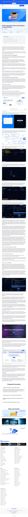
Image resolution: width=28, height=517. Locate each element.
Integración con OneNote (17, 459)
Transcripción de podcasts (3, 459)
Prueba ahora (14, 3)
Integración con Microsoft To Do (17, 457)
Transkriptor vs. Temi (2, 501)
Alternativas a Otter (16, 477)
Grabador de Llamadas (2, 469)
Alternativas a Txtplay (16, 484)
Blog (21, 510)
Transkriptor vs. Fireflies (3, 493)
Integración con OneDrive (17, 460)
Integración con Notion (16, 451)
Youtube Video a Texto (2, 451)
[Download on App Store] (13, 444)
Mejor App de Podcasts (2, 477)
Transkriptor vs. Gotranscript (3, 494)
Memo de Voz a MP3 (2, 484)
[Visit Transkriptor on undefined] (12, 508)
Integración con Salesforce (17, 452)
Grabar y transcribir (2, 458)
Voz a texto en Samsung (3, 482)
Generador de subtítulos (3, 452)
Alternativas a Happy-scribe (17, 475)
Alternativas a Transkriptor (17, 482)
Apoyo (19, 510)
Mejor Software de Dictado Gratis (4, 470)
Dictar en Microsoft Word (3, 475)
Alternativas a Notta (16, 476)
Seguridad (1, 465)
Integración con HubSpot (17, 450)
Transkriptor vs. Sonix (2, 500)
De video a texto (2, 450)
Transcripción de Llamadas (3, 460)
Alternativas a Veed (16, 485)
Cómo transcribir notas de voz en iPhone (4, 483)
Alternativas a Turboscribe (17, 483)
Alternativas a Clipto (16, 470)
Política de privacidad (9, 510)
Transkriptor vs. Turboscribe (3, 502)
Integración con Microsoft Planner (18, 458)
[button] (17, 5)
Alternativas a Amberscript (17, 469)
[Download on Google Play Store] (5, 444)
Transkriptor (4, 81)
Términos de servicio (15, 510)
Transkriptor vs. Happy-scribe (3, 495)
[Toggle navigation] (25, 5)
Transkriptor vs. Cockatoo (3, 492)
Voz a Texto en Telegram (3, 476)
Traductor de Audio (2, 457)
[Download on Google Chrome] (22, 444)
